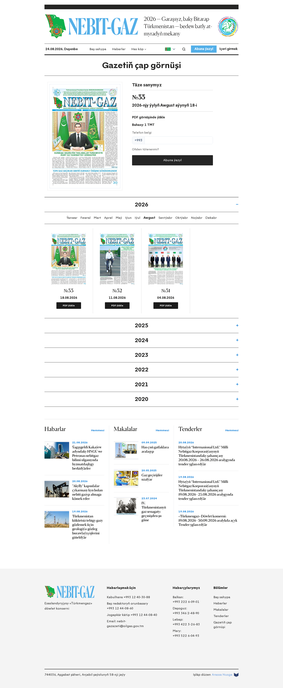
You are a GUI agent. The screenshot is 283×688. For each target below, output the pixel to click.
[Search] (184, 49)
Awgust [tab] (149, 218)
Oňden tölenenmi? (145, 149)
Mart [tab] (97, 218)
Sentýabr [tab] (165, 218)
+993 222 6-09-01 (186, 602)
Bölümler (221, 588)
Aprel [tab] (108, 218)
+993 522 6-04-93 (186, 635)
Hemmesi (97, 430)
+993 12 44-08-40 (144, 615)
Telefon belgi (142, 132)
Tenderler (221, 616)
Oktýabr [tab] (181, 218)
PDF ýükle (69, 305)
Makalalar (221, 609)
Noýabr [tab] (196, 218)
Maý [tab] (119, 218)
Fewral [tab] (85, 218)
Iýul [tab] (137, 218)
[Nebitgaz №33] (85, 136)
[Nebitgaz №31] (165, 259)
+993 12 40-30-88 (137, 597)
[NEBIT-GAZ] (69, 592)
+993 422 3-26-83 (186, 624)
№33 (69, 290)
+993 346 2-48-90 (186, 613)
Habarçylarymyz (186, 588)
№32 (117, 290)
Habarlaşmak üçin (121, 588)
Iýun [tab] (128, 218)
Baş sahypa (98, 49)
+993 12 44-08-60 (120, 608)
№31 (165, 290)
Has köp (137, 49)
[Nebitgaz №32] (117, 259)
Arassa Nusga (222, 674)
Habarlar (119, 49)
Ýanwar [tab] (71, 218)
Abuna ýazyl (203, 49)
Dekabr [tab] (211, 218)
